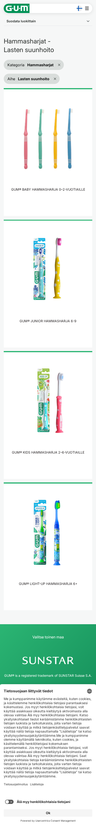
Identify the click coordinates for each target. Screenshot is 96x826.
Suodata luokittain (21, 21)
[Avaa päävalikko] (88, 8)
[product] (48, 152)
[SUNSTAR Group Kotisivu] (48, 660)
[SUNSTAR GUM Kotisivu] (17, 8)
